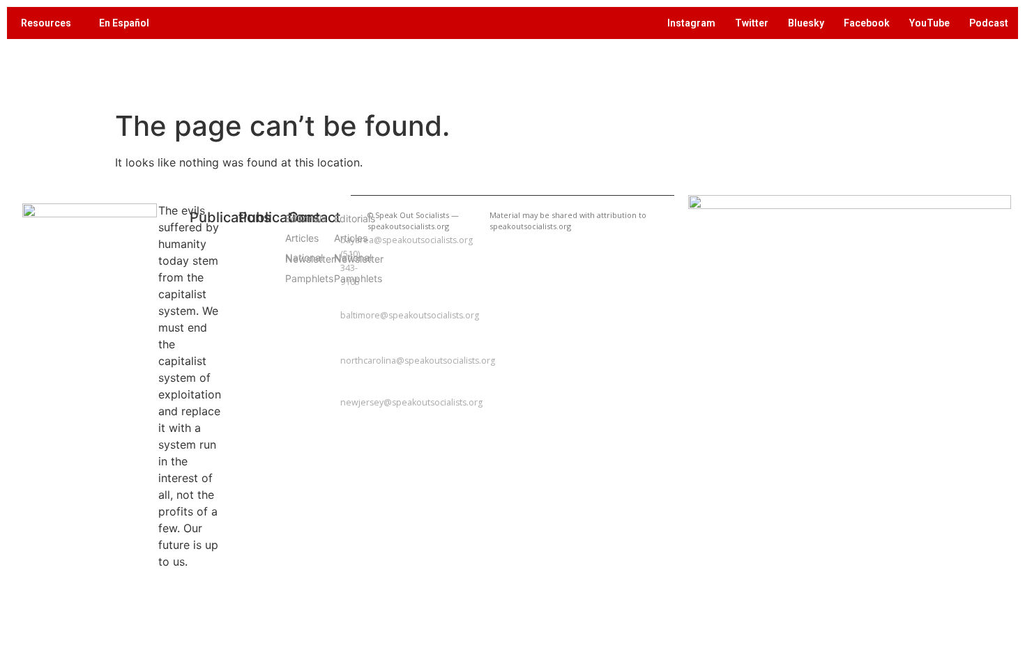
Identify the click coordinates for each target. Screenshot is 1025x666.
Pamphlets (292, 278)
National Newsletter (292, 258)
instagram (691, 23)
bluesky (806, 23)
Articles (292, 238)
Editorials (292, 218)
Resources (46, 23)
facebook (867, 23)
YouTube (929, 23)
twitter (751, 23)
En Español (124, 23)
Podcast (988, 23)
